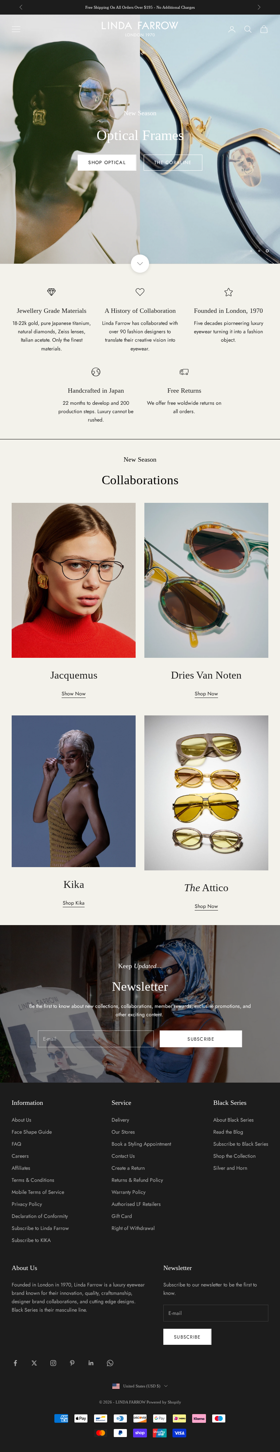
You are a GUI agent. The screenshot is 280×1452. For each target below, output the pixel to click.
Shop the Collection (234, 1156)
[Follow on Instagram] (53, 1363)
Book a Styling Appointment (141, 1144)
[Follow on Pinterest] (72, 1363)
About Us (21, 1119)
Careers (20, 1156)
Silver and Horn (230, 1168)
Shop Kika (74, 902)
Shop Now (140, 232)
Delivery (120, 1119)
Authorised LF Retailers (136, 1204)
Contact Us (123, 1156)
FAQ (16, 1144)
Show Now (74, 693)
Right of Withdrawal (133, 1228)
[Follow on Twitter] (34, 1363)
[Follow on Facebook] (15, 1363)
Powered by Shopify (164, 1402)
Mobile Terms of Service (38, 1192)
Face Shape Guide (32, 1131)
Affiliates (21, 1168)
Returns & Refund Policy (137, 1180)
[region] (140, 139)
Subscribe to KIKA (31, 1240)
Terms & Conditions (33, 1180)
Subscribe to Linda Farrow (40, 1228)
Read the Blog (228, 1131)
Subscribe (200, 1039)
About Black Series (233, 1119)
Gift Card (122, 1216)
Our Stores (123, 1131)
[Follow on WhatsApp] (110, 1363)
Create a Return (128, 1168)
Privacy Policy (27, 1204)
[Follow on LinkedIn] (91, 1363)
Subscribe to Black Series (240, 1144)
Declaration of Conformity (40, 1216)
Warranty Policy (128, 1192)
